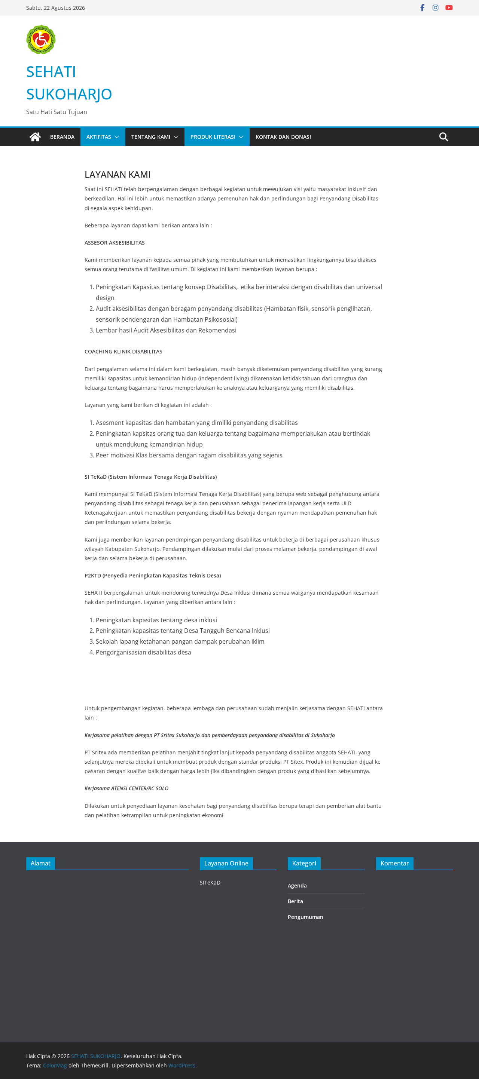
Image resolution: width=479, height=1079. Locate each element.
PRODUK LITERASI (212, 136)
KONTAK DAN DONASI (283, 136)
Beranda (62, 136)
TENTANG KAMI (150, 136)
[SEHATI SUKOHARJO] (35, 137)
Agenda (297, 885)
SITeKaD (210, 882)
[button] (115, 137)
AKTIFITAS (98, 136)
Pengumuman (305, 916)
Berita (295, 901)
